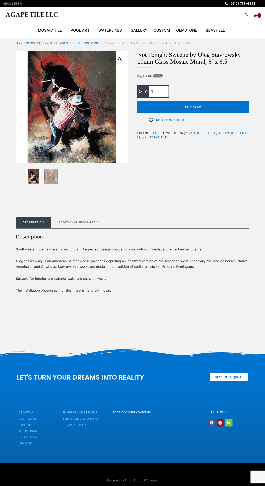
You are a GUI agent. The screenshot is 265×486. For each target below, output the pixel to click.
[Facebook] (212, 422)
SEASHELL (215, 30)
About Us (26, 412)
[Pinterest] (220, 422)
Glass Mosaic (50, 43)
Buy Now (193, 107)
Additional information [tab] (79, 222)
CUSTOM (162, 30)
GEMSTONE (186, 30)
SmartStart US (135, 480)
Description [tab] (33, 222)
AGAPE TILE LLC (70, 43)
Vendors (26, 443)
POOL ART (80, 30)
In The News (28, 437)
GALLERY (139, 30)
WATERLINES (110, 30)
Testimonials (29, 431)
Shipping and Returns (80, 412)
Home (19, 43)
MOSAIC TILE (33, 43)
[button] (120, 59)
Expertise (26, 424)
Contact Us (28, 418)
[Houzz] (228, 422)
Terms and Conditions (80, 418)
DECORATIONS (91, 43)
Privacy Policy (74, 424)
